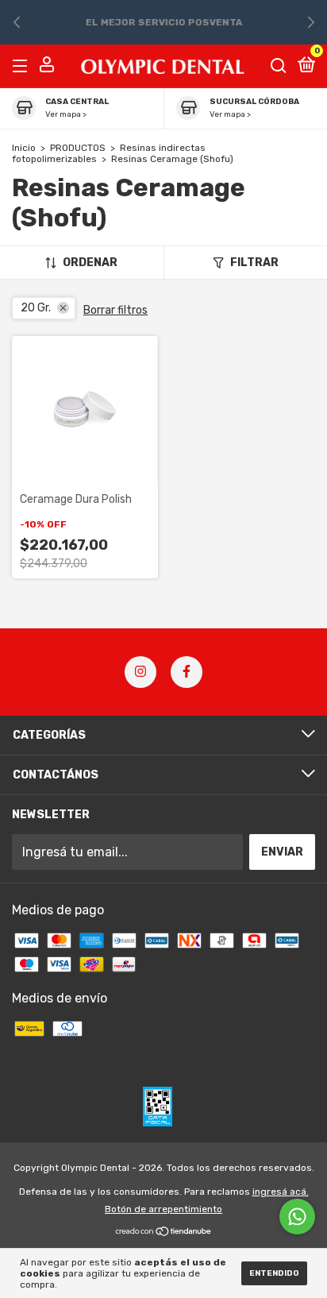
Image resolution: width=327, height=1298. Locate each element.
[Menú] (22, 65)
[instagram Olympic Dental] (140, 672)
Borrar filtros (115, 310)
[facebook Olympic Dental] (186, 672)
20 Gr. (36, 308)
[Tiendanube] (164, 1232)
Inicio (24, 147)
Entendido (274, 1273)
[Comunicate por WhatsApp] (297, 1216)
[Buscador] (278, 65)
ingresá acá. (280, 1191)
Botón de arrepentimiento (163, 1209)
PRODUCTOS (78, 147)
